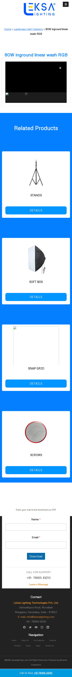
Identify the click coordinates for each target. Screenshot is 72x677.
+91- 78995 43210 (39, 578)
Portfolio (17, 646)
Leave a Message (38, 584)
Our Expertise (39, 640)
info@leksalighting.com (40, 616)
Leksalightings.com (19, 660)
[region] (36, 82)
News (38, 646)
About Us (25, 640)
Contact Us (49, 646)
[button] (60, 68)
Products (52, 640)
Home (7, 29)
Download (36, 556)
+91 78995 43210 (43, 672)
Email (36, 537)
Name (36, 519)
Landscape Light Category (28, 29)
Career (28, 646)
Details (36, 210)
